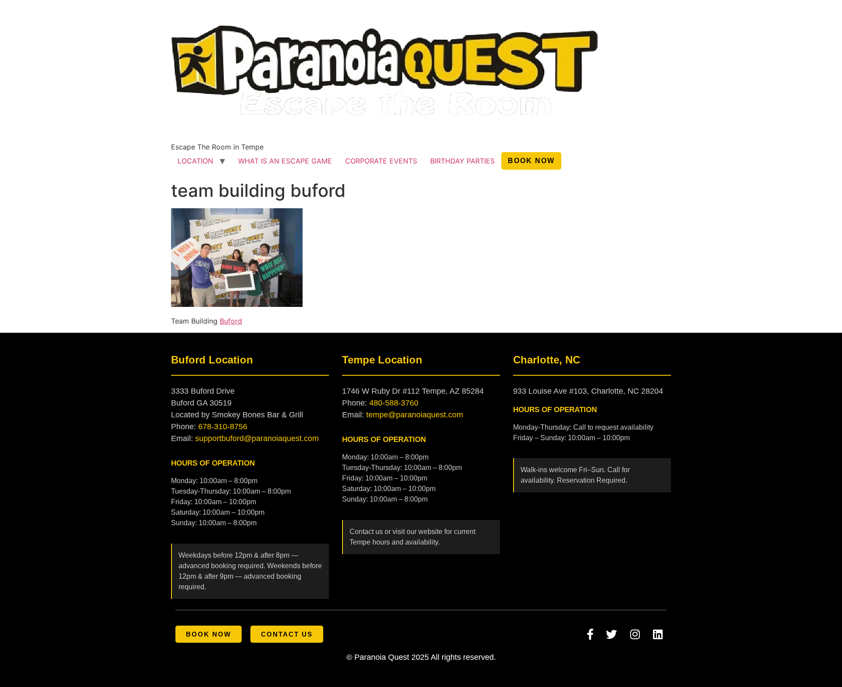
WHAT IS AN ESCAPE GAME (285, 161)
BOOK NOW (531, 160)
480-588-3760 (393, 403)
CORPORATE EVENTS (381, 161)
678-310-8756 (222, 426)
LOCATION (195, 161)
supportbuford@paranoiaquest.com (257, 438)
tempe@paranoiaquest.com (414, 414)
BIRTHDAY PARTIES (462, 161)
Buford (231, 321)
